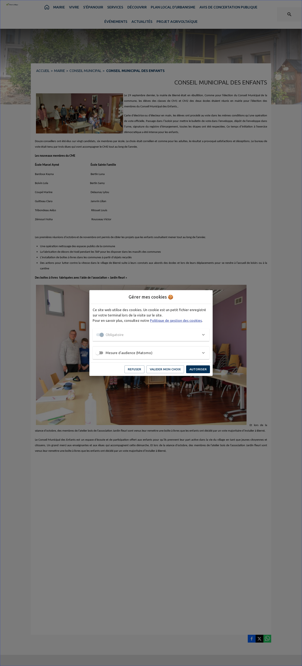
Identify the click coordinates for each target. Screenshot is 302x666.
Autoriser (198, 369)
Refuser (134, 369)
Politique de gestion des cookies (176, 320)
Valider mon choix (165, 369)
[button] (151, 334)
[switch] (97, 353)
